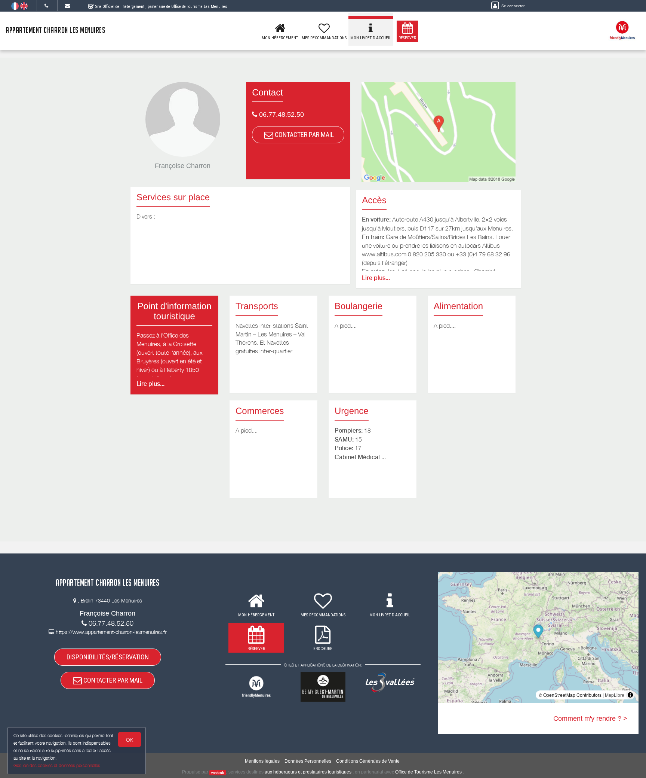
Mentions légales (262, 761)
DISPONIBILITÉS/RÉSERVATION (108, 657)
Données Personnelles (307, 761)
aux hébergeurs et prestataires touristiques (308, 772)
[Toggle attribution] (630, 694)
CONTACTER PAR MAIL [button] (303, 134)
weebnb (217, 772)
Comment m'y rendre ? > (590, 718)
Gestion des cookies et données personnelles (56, 765)
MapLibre (614, 695)
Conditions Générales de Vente (368, 761)
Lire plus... (376, 277)
